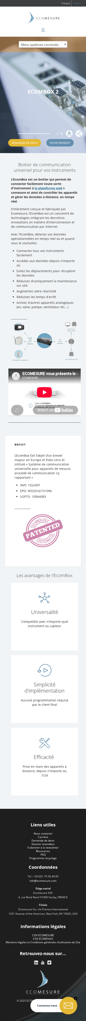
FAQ (43, 854)
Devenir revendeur (43, 844)
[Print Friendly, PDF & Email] (69, 133)
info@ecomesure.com (43, 881)
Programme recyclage (43, 858)
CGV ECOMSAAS (43, 939)
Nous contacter (43, 833)
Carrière (43, 837)
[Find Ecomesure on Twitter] (49, 963)
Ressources (43, 851)
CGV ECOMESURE (43, 935)
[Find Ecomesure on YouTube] (43, 963)
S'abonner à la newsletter (43, 847)
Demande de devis (24, 143)
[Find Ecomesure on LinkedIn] (36, 963)
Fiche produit (60, 143)
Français (65, 3)
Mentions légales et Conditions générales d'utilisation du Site (43, 942)
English (76, 3)
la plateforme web (48, 188)
